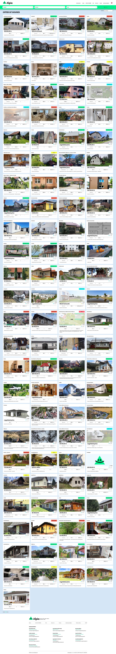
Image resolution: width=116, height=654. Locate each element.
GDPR (86, 622)
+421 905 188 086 (55, 635)
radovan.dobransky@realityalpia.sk (58, 630)
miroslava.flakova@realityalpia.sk (34, 646)
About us (96, 3)
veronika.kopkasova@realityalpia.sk (81, 641)
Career (101, 3)
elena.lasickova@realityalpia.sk (34, 641)
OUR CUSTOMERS (88, 3)
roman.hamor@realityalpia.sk (58, 636)
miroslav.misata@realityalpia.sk (80, 630)
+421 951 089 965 (55, 641)
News (83, 3)
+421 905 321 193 (78, 635)
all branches (78, 3)
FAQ (93, 3)
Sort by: (102, 10)
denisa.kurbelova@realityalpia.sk (58, 642)
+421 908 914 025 (32, 635)
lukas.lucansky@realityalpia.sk (34, 636)
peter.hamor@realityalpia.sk (80, 636)
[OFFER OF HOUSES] (11, 3)
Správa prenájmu (106, 3)
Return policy (78, 622)
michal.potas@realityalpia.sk (34, 630)
